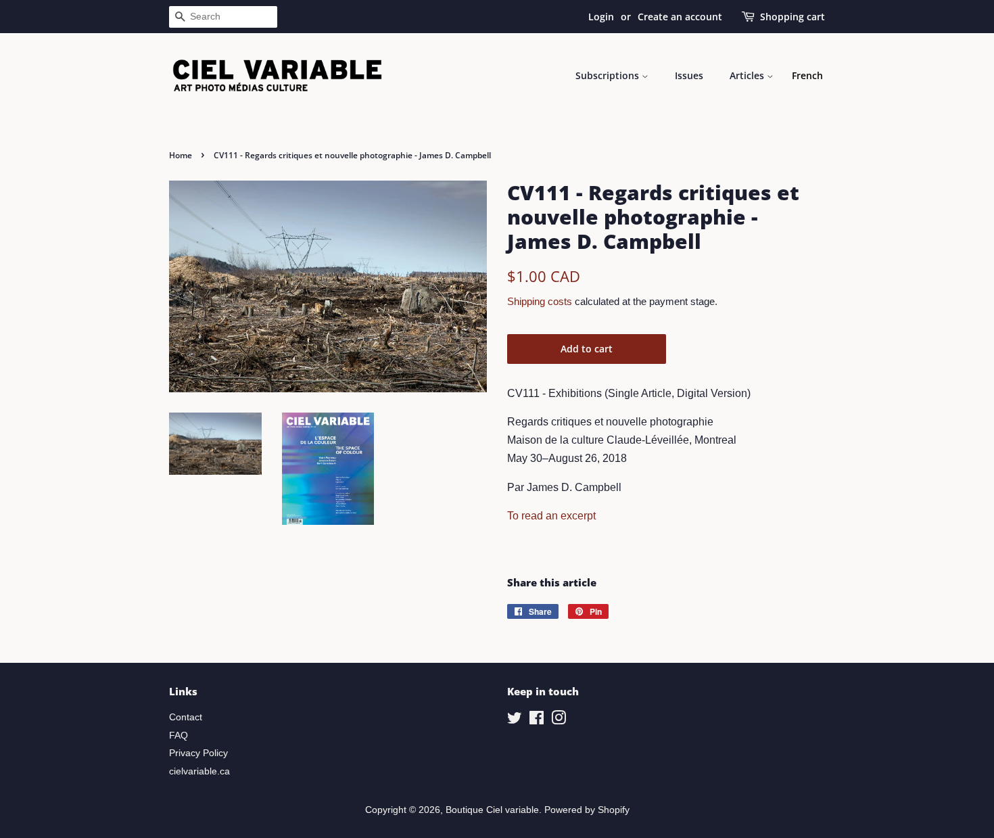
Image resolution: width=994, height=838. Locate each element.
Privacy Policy (198, 753)
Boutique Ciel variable (492, 810)
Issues (689, 75)
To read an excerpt (551, 515)
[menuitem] (807, 76)
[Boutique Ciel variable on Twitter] (514, 721)
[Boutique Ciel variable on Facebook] (536, 721)
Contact (185, 717)
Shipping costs (539, 301)
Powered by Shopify (587, 810)
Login (601, 16)
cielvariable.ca (199, 771)
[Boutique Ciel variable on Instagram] (558, 721)
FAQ (178, 735)
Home (180, 155)
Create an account (680, 16)
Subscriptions (608, 75)
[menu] (807, 76)
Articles (748, 75)
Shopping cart (792, 16)
